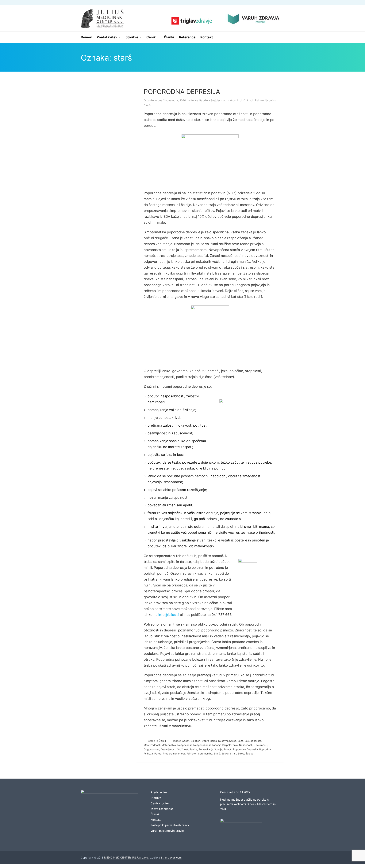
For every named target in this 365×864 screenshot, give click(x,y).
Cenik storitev (160, 803)
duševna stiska (227, 740)
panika (193, 749)
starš (217, 753)
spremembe (205, 753)
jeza (240, 740)
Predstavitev (159, 792)
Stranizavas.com (171, 857)
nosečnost (245, 744)
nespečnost (184, 744)
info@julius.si (168, 615)
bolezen (195, 740)
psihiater (191, 753)
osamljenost (168, 749)
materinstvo (169, 744)
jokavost (256, 740)
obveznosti (260, 744)
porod (157, 753)
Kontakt (156, 819)
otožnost (182, 749)
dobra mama (209, 740)
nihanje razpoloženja (225, 744)
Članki (162, 740)
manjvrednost (152, 744)
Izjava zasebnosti (162, 809)
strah (233, 753)
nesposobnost (202, 744)
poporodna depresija (245, 749)
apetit (185, 740)
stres (241, 753)
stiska (225, 753)
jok (247, 740)
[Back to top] (351, 850)
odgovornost (151, 749)
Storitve (156, 798)
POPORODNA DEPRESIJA (182, 91)
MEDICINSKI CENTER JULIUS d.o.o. (126, 857)
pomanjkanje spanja (210, 749)
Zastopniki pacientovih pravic (170, 825)
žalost (249, 753)
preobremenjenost (174, 753)
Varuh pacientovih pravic (167, 830)
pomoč (228, 749)
